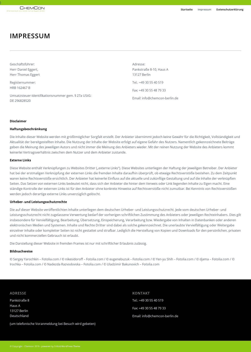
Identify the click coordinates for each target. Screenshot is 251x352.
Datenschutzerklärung (229, 9)
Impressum (204, 9)
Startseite (187, 9)
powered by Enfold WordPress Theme (60, 346)
